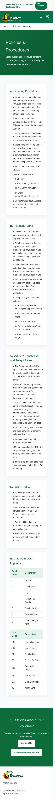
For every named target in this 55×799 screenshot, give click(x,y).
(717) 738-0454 (10, 783)
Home (5, 26)
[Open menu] (41, 18)
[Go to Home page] (11, 17)
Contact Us (26, 743)
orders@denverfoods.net (26, 753)
